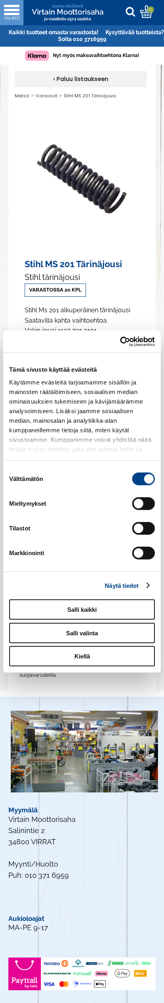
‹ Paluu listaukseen (80, 79)
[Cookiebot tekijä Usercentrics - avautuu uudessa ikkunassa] (120, 341)
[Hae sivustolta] (132, 11)
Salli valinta (82, 632)
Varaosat (47, 96)
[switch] (143, 503)
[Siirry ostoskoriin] (146, 11)
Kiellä (82, 656)
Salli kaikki (82, 609)
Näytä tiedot (122, 585)
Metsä (22, 96)
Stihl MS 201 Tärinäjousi (90, 96)
